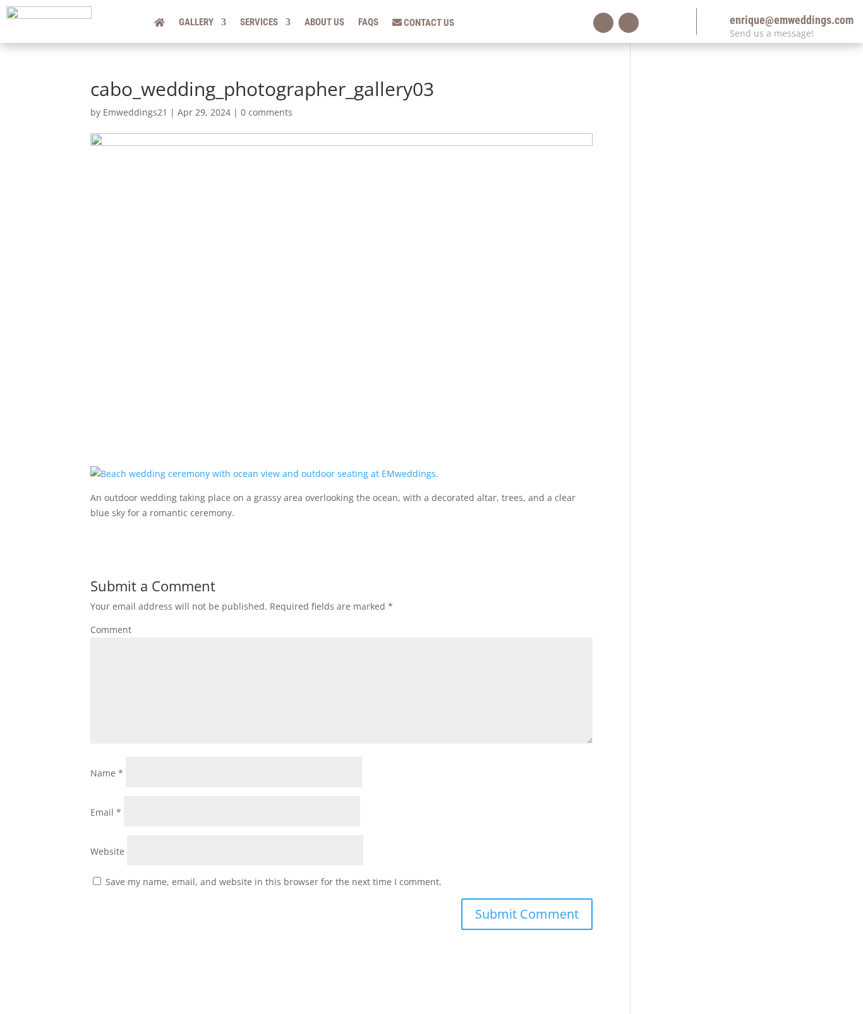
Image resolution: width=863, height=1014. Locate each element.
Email (105, 812)
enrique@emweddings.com (792, 20)
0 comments (267, 112)
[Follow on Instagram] (629, 23)
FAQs (368, 23)
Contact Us (428, 23)
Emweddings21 (135, 112)
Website (107, 851)
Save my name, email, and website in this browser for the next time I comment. (274, 882)
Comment (110, 630)
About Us (324, 23)
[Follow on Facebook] (603, 23)
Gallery (196, 23)
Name (106, 773)
